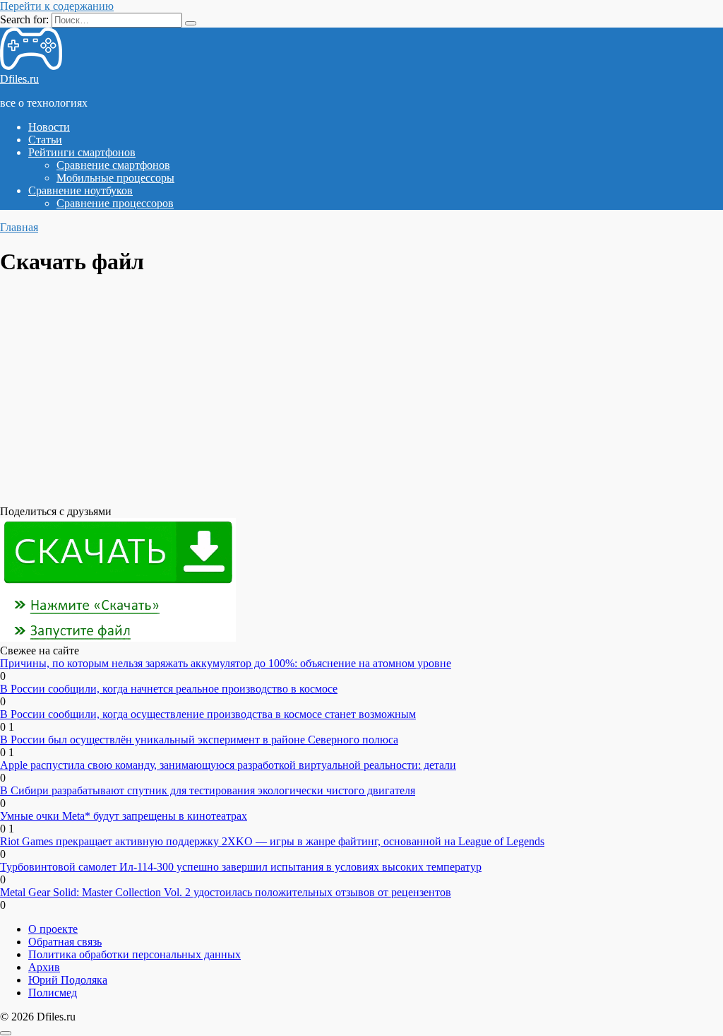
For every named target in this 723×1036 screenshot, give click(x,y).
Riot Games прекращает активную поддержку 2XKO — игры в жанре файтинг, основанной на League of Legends (272, 841)
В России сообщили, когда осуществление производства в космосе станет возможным (208, 714)
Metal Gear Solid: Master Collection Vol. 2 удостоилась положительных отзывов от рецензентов (225, 892)
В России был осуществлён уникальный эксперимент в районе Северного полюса (199, 740)
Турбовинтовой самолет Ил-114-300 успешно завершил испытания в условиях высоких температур (241, 867)
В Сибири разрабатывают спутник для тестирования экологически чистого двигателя (207, 790)
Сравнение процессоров (115, 203)
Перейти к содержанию (57, 6)
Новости (49, 127)
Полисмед (52, 993)
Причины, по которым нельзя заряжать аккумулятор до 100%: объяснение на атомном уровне (225, 663)
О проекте (53, 929)
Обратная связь (65, 942)
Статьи (45, 140)
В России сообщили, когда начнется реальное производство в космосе (168, 689)
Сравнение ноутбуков (80, 190)
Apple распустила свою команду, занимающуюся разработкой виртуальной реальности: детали (228, 765)
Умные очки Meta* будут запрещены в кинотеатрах (123, 816)
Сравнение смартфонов (113, 165)
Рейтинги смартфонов (82, 152)
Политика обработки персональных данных (134, 954)
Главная (19, 227)
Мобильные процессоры (115, 178)
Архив (44, 967)
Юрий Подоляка (67, 980)
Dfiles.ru (19, 79)
